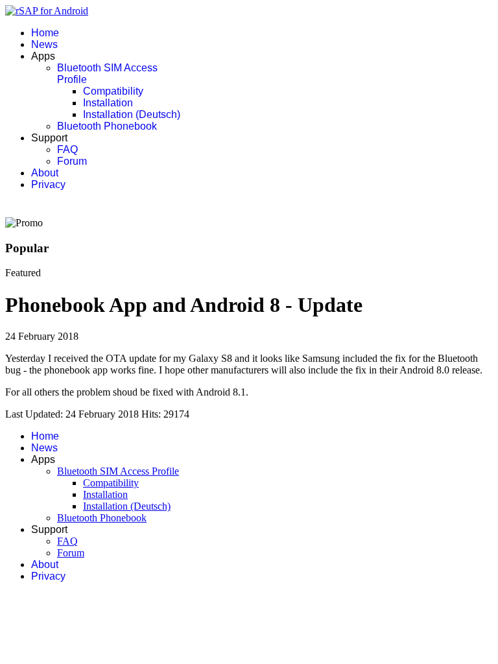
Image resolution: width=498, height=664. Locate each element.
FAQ (67, 149)
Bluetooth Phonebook (107, 126)
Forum (72, 161)
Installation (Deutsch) (131, 114)
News (44, 44)
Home (45, 32)
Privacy (48, 184)
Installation (108, 102)
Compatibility (113, 91)
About (44, 172)
